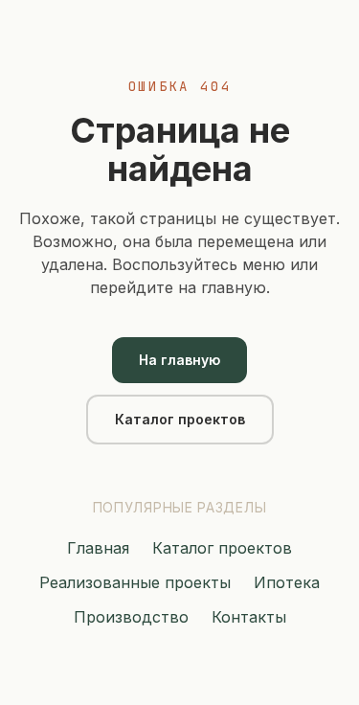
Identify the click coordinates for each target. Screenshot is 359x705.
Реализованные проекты (135, 582)
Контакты (249, 616)
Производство (131, 616)
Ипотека (287, 582)
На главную (179, 360)
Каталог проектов (180, 419)
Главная (98, 547)
